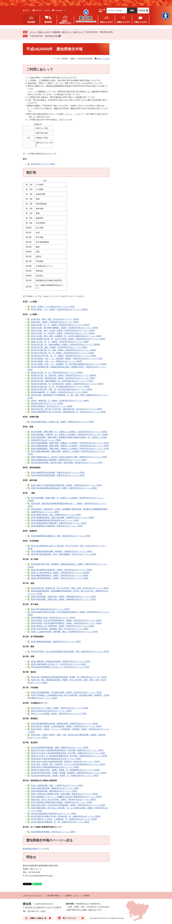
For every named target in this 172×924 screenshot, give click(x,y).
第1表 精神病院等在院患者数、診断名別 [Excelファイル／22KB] (57, 473)
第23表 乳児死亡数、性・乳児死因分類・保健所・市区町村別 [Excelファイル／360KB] (67, 384)
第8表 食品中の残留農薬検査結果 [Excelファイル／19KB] (55, 767)
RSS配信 (86, 895)
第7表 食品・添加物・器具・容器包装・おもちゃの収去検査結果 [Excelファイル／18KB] (68, 764)
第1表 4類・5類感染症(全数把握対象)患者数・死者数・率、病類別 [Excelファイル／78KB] (68, 677)
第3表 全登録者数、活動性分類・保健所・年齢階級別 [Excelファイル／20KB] (63, 597)
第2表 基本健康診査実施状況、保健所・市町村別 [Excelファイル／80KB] (61, 570)
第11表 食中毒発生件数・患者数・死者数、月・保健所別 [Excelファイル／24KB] (64, 776)
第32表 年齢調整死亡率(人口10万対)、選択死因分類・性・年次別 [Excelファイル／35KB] (68, 412)
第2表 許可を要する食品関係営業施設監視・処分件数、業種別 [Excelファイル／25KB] (67, 750)
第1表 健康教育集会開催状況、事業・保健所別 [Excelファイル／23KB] (60, 536)
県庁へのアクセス (69, 918)
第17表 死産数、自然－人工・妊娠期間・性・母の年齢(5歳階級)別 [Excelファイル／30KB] (68, 364)
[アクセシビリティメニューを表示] (165, 16)
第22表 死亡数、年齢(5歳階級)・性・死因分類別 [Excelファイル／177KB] (62, 381)
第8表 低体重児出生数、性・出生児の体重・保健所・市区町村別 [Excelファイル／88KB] (68, 339)
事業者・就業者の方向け (65, 22)
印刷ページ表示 (103, 59)
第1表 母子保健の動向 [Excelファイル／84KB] (50, 609)
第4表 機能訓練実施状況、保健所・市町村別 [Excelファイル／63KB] (59, 575)
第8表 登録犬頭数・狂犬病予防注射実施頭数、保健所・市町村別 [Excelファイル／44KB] (68, 805)
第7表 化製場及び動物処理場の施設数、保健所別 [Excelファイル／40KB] (61, 802)
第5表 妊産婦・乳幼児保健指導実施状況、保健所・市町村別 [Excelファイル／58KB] (66, 623)
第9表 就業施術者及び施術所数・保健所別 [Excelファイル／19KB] (58, 460)
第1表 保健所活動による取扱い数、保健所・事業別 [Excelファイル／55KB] (62, 422)
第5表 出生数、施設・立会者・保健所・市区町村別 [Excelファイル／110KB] (63, 330)
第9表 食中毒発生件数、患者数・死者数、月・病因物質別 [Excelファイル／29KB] (65, 770)
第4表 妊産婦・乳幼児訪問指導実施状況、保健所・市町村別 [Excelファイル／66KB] (66, 620)
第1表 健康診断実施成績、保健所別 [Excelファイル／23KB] (56, 642)
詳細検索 (142, 10)
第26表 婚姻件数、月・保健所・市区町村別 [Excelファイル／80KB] (59, 392)
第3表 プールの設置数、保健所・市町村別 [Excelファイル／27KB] (58, 714)
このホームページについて (32, 895)
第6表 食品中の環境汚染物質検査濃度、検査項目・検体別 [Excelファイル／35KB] (65, 762)
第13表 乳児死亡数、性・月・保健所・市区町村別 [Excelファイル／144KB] (62, 353)
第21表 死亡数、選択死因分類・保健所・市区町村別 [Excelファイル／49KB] (63, 378)
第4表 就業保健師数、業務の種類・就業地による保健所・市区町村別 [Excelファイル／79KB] (70, 443)
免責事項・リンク (71, 895)
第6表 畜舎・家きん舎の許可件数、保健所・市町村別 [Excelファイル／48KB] (63, 800)
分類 (140, 22)
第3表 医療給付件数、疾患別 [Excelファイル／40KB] (53, 618)
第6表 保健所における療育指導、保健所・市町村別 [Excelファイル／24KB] (62, 626)
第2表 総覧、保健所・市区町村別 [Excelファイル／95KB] (55, 322)
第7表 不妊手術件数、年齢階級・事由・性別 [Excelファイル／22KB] (59, 629)
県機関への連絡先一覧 (38, 918)
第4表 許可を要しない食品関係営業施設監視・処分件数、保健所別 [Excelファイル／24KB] (69, 756)
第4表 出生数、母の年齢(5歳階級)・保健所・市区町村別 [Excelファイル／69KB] (64, 328)
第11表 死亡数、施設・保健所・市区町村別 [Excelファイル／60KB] (59, 347)
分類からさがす (44, 32)
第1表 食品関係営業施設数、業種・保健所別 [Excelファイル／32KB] (59, 748)
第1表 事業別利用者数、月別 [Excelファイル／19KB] (53, 832)
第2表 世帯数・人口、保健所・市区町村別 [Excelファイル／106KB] (59, 309)
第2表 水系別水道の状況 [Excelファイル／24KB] (51, 711)
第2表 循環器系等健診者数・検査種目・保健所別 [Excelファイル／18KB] (61, 551)
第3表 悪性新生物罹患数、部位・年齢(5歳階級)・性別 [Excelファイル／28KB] (63, 554)
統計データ (66, 32)
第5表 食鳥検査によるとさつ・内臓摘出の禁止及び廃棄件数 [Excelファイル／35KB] (66, 797)
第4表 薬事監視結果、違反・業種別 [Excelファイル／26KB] (56, 515)
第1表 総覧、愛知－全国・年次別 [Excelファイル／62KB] (55, 319)
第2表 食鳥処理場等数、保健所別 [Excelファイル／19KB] (55, 788)
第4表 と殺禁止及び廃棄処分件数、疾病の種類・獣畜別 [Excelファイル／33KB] (64, 794)
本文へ (28, 10)
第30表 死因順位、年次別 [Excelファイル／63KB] (51, 406)
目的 (106, 22)
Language (58, 10)
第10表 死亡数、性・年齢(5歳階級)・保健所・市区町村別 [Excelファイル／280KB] (65, 344)
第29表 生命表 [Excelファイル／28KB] (47, 403)
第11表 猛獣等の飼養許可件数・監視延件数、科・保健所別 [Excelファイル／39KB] (65, 816)
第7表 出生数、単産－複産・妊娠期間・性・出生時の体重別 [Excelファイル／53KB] (66, 336)
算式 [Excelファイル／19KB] (43, 164)
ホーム (32, 32)
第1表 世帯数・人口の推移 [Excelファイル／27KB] (53, 307)
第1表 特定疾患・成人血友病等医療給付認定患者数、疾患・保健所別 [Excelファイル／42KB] (70, 652)
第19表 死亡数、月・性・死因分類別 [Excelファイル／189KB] (57, 373)
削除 (60, 36)
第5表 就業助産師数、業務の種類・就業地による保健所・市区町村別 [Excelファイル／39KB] (70, 446)
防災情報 (31, 22)
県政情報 (56, 32)
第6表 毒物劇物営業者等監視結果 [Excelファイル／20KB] (55, 520)
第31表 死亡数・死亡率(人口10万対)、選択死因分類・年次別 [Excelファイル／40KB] (66, 409)
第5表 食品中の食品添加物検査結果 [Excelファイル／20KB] (56, 759)
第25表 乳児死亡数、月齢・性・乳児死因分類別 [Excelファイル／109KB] (61, 389)
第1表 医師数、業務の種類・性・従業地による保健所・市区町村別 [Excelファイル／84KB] (69, 432)
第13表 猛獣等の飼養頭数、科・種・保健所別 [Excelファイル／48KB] (60, 822)
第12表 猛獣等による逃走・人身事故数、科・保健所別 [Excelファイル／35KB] (64, 819)
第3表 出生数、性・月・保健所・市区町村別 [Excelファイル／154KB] (60, 325)
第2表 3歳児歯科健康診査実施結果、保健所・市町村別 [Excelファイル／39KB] (64, 488)
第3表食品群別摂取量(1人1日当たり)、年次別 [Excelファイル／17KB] (60, 667)
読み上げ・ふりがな (42, 10)
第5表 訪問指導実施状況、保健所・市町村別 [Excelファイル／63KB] (59, 578)
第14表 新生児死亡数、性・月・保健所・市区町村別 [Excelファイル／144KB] (63, 356)
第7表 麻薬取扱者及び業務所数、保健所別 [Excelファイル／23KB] (58, 523)
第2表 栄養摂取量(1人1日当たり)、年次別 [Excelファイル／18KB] (58, 664)
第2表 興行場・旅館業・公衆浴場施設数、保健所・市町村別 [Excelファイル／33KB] (66, 726)
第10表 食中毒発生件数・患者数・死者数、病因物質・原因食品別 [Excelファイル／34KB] (68, 773)
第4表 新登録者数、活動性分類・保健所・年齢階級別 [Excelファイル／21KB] (63, 599)
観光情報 (48, 22)
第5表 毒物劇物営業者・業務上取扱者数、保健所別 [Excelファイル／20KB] (62, 518)
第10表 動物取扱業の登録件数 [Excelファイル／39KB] (53, 814)
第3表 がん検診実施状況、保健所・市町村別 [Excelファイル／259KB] (60, 573)
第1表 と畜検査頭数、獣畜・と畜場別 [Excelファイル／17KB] (57, 786)
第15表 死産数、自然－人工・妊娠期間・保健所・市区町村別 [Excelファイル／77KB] (66, 359)
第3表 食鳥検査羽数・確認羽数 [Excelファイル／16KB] (54, 791)
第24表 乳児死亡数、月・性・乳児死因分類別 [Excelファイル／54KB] (60, 387)
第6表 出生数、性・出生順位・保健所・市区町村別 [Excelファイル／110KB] (63, 333)
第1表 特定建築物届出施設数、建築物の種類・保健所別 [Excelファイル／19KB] (64, 724)
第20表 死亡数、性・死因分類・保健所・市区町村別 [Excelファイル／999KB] (63, 375)
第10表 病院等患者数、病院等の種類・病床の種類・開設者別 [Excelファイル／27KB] (66, 463)
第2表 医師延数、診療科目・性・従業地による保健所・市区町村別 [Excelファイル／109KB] (69, 435)
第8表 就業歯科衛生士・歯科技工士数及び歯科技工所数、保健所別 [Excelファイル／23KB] (69, 457)
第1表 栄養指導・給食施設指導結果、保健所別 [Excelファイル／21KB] (60, 661)
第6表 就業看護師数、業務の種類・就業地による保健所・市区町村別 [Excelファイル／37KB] (70, 449)
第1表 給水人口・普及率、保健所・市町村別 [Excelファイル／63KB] (59, 708)
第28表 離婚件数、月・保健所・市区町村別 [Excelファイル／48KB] (60, 401)
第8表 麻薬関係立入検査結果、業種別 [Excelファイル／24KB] (57, 526)
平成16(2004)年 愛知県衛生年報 (44, 36)
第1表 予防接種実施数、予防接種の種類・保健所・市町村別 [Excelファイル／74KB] (66, 692)
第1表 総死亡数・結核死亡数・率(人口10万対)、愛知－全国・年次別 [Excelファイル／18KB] (69, 588)
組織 (123, 22)
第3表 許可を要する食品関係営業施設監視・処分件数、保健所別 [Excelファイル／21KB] (68, 753)
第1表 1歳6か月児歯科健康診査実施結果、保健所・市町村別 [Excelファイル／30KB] (66, 485)
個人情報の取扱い (53, 895)
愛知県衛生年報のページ (33, 849)
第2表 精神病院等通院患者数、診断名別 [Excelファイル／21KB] (57, 475)
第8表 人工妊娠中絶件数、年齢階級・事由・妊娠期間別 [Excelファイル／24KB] (64, 632)
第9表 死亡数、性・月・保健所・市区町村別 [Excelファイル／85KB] (60, 342)
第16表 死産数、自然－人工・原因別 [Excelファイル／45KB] (56, 361)
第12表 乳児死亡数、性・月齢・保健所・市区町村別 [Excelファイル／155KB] (63, 350)
